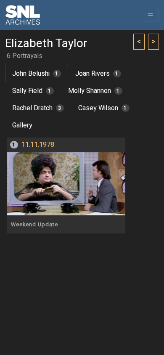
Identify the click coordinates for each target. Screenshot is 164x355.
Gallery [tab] (22, 125)
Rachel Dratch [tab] (36, 108)
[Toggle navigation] (150, 15)
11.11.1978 (37, 145)
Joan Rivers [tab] (97, 74)
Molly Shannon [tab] (94, 91)
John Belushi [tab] (35, 74)
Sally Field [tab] (31, 91)
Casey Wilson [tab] (102, 108)
